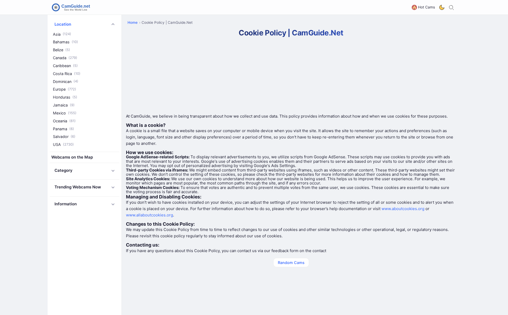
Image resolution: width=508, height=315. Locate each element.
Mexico (64, 113)
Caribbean (65, 65)
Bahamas (65, 42)
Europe (64, 89)
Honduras (65, 97)
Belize (61, 50)
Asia (62, 34)
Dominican (65, 81)
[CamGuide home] (72, 7)
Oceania (64, 121)
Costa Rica (66, 73)
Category (63, 170)
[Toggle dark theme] (441, 7)
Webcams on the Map (72, 157)
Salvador (64, 136)
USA (63, 144)
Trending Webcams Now (78, 186)
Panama (63, 129)
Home (133, 22)
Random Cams (291, 262)
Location (63, 24)
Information (66, 203)
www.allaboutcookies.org (149, 214)
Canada (65, 57)
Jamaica (64, 105)
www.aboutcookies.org (403, 208)
